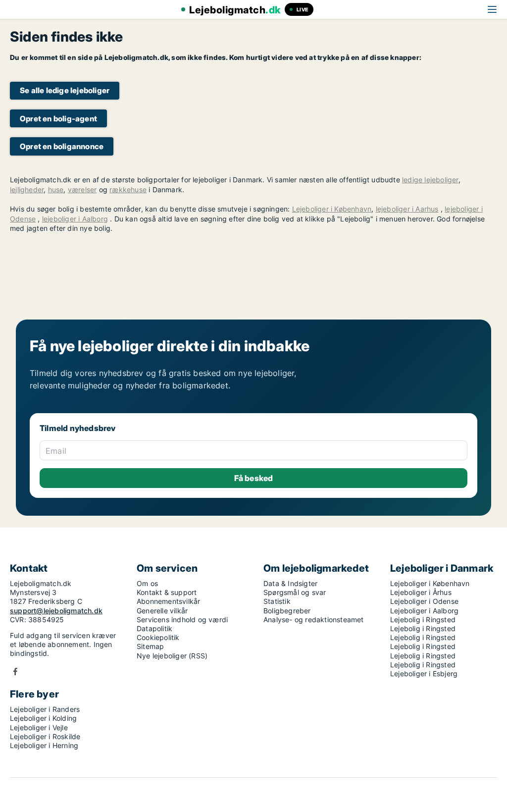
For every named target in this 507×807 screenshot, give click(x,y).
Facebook (15, 671)
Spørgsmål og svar (294, 592)
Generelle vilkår (162, 610)
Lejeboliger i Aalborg (424, 610)
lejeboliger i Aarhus (407, 209)
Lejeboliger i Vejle (39, 727)
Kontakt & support (167, 592)
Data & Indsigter (290, 583)
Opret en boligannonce (61, 146)
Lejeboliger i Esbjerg (423, 673)
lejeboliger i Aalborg (75, 219)
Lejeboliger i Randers (45, 709)
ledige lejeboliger (430, 179)
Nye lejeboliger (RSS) (172, 655)
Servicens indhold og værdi (182, 619)
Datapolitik (154, 628)
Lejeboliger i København (332, 209)
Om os (147, 583)
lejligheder (27, 189)
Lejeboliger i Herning (44, 745)
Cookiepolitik (158, 637)
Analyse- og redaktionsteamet (313, 619)
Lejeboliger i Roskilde (45, 736)
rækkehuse (128, 189)
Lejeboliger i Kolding (43, 718)
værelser (82, 189)
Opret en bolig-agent (58, 118)
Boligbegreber (287, 610)
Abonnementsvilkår (168, 601)
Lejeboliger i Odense (424, 601)
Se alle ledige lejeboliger (64, 90)
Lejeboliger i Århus (421, 592)
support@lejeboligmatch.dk (56, 610)
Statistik (277, 601)
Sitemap (150, 646)
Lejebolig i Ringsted (423, 619)
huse (56, 189)
